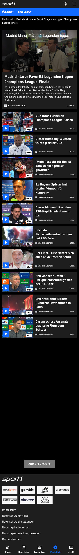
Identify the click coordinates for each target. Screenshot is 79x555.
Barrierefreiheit (11, 539)
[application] (39, 51)
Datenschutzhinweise (15, 515)
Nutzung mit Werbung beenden (21, 533)
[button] (39, 51)
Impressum (9, 510)
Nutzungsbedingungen (16, 527)
